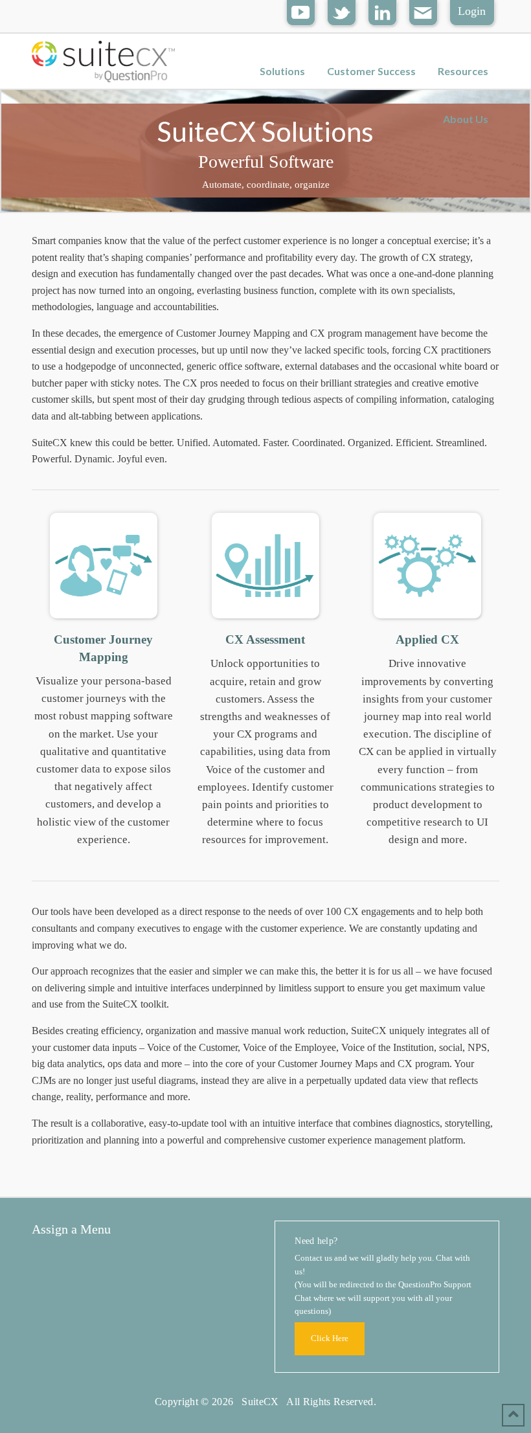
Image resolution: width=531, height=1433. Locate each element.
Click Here (329, 1338)
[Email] (423, 11)
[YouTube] (301, 11)
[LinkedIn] (382, 11)
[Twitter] (341, 11)
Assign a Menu (71, 1229)
